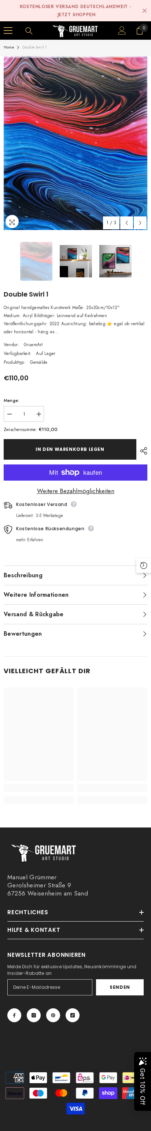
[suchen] (29, 30)
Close (144, 11)
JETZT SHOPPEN (77, 14)
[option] (75, 143)
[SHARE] (141, 451)
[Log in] (122, 30)
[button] (126, 222)
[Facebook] (14, 1015)
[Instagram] (34, 1015)
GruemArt (33, 344)
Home (9, 47)
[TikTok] (73, 1015)
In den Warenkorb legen (70, 449)
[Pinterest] (53, 1015)
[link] (39, 788)
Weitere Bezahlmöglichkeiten (75, 491)
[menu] (8, 30)
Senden (120, 987)
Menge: (11, 400)
